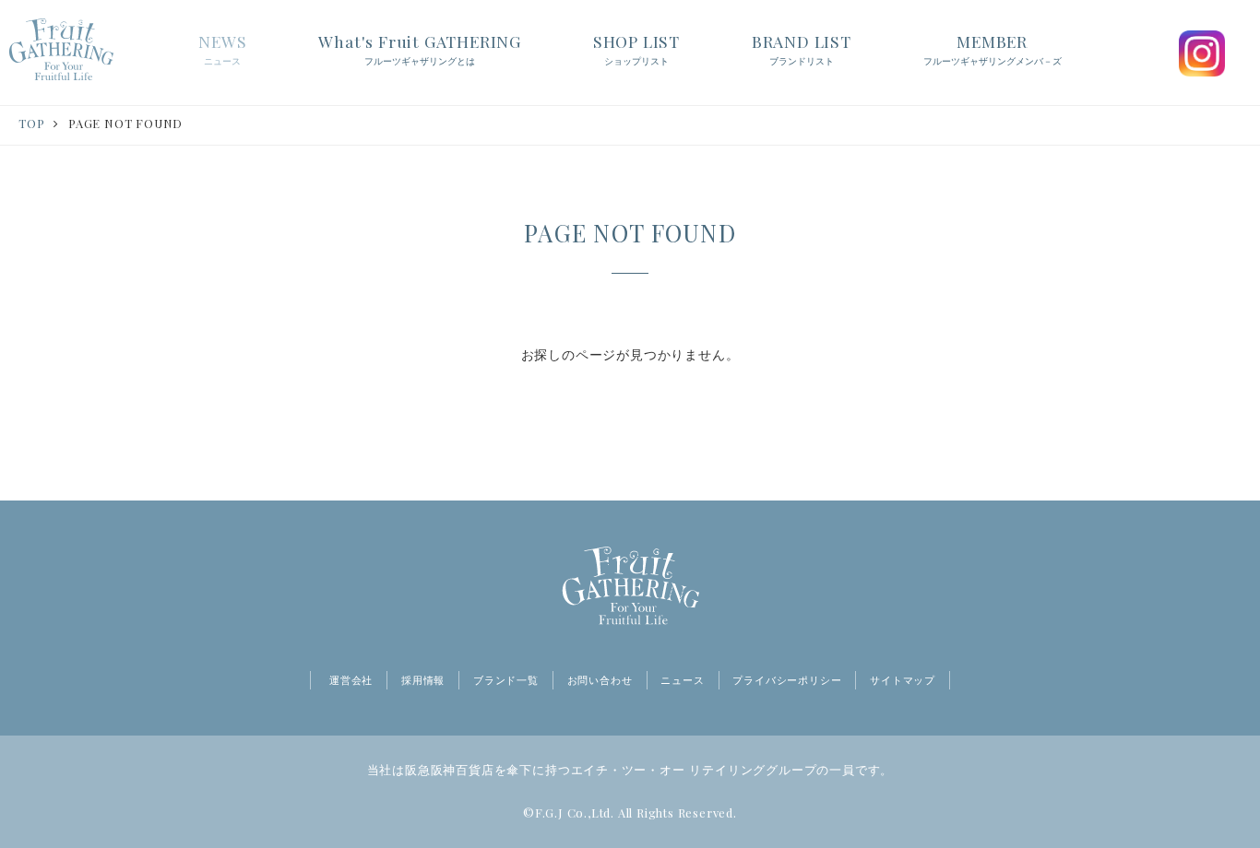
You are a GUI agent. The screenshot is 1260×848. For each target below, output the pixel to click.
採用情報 (423, 680)
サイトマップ (902, 680)
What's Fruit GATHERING (419, 48)
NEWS (222, 48)
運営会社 (351, 680)
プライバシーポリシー (786, 680)
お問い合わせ (600, 680)
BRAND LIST (801, 48)
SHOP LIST (636, 48)
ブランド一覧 (506, 680)
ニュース (682, 680)
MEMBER (992, 48)
